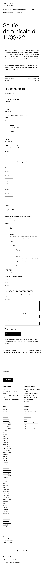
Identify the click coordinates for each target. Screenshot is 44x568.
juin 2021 (5, 526)
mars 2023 (5, 487)
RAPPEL (5, 389)
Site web (7, 320)
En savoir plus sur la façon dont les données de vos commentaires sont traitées (21, 341)
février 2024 (6, 466)
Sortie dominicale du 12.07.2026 (10, 391)
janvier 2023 (6, 491)
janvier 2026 (6, 421)
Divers (25, 413)
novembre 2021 (6, 519)
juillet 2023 (5, 479)
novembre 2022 (7, 495)
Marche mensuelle (34, 397)
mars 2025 (5, 440)
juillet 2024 (5, 456)
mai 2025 (5, 436)
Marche (25, 419)
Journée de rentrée (7, 393)
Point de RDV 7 (13, 69)
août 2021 (5, 524)
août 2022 (5, 501)
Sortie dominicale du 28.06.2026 (11, 399)
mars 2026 (5, 417)
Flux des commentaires (8, 540)
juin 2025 (5, 434)
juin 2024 (5, 458)
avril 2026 (5, 415)
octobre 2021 (6, 521)
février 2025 (6, 442)
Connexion (5, 536)
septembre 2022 (7, 499)
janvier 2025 (6, 444)
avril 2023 (5, 485)
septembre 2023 (7, 475)
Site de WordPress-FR (8, 542)
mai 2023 (5, 483)
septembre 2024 (7, 452)
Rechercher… (6, 371)
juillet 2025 (5, 432)
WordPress (17, 562)
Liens (18, 12)
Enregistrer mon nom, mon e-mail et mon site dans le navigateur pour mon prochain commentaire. (22, 328)
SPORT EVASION (8, 3)
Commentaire (8, 299)
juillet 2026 (5, 409)
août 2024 (5, 454)
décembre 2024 (7, 446)
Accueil (5, 9)
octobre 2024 (6, 450)
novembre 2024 (7, 448)
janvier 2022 (6, 515)
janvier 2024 (6, 468)
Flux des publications (8, 538)
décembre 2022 (7, 493)
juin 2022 (5, 505)
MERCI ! (31, 399)
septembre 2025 (7, 428)
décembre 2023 (7, 470)
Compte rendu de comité (30, 411)
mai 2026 (5, 413)
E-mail (25, 313)
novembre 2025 (7, 424)
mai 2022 (5, 507)
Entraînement (27, 415)
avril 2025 (5, 438)
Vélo (25, 430)
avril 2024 (5, 462)
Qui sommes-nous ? (8, 12)
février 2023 (6, 489)
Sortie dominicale (28, 426)
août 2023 (5, 477)
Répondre (7, 104)
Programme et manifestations (18, 9)
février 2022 (6, 513)
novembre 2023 (7, 472)
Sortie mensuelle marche (30, 428)
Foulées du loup (27, 417)
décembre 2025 (7, 422)
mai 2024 (5, 460)
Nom (6, 313)
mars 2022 (5, 511)
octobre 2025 (6, 426)
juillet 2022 (5, 503)
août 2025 (5, 430)
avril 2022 (5, 509)
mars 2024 (5, 464)
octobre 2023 (6, 473)
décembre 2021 (6, 517)
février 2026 (6, 419)
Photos (32, 9)
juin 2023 (5, 481)
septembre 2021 (7, 523)
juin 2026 (5, 411)
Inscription (5, 534)
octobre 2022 (6, 497)
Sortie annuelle (27, 424)
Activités (26, 409)
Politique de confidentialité (9, 559)
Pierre (7, 80)
